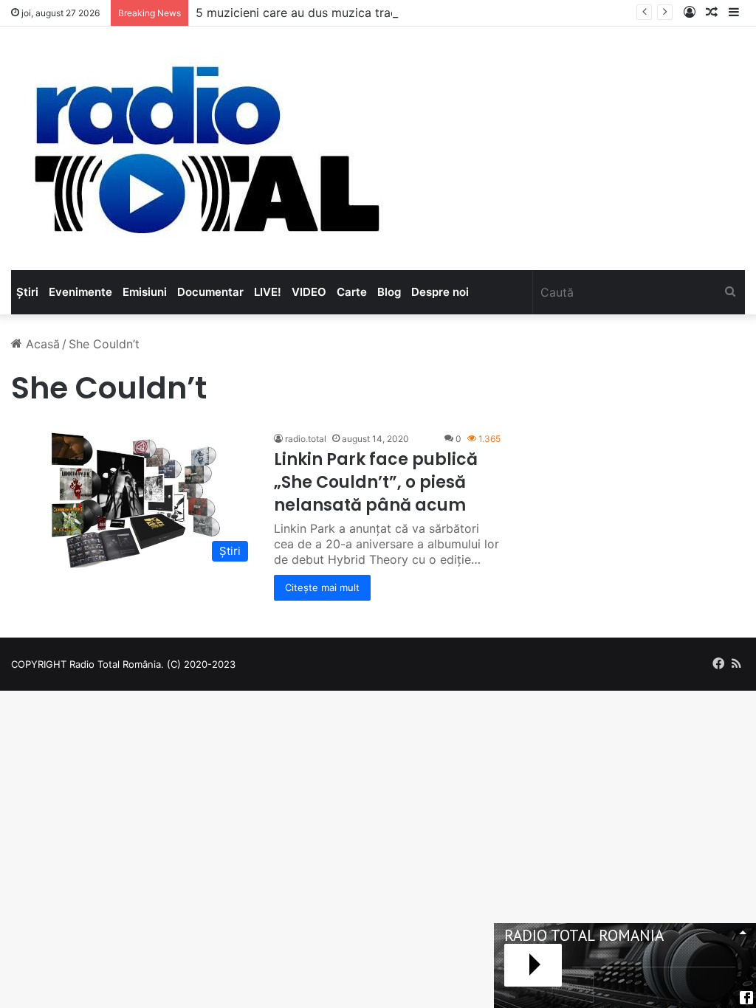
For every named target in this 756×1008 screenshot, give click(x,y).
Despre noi (440, 292)
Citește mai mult (322, 587)
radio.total (305, 438)
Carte (352, 292)
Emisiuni (145, 292)
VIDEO (309, 292)
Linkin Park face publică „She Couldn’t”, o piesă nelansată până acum (376, 482)
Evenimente (80, 292)
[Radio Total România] (205, 148)
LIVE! (267, 292)
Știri (27, 292)
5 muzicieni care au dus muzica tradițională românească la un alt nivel (392, 12)
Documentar (210, 292)
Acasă (41, 343)
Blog (389, 292)
